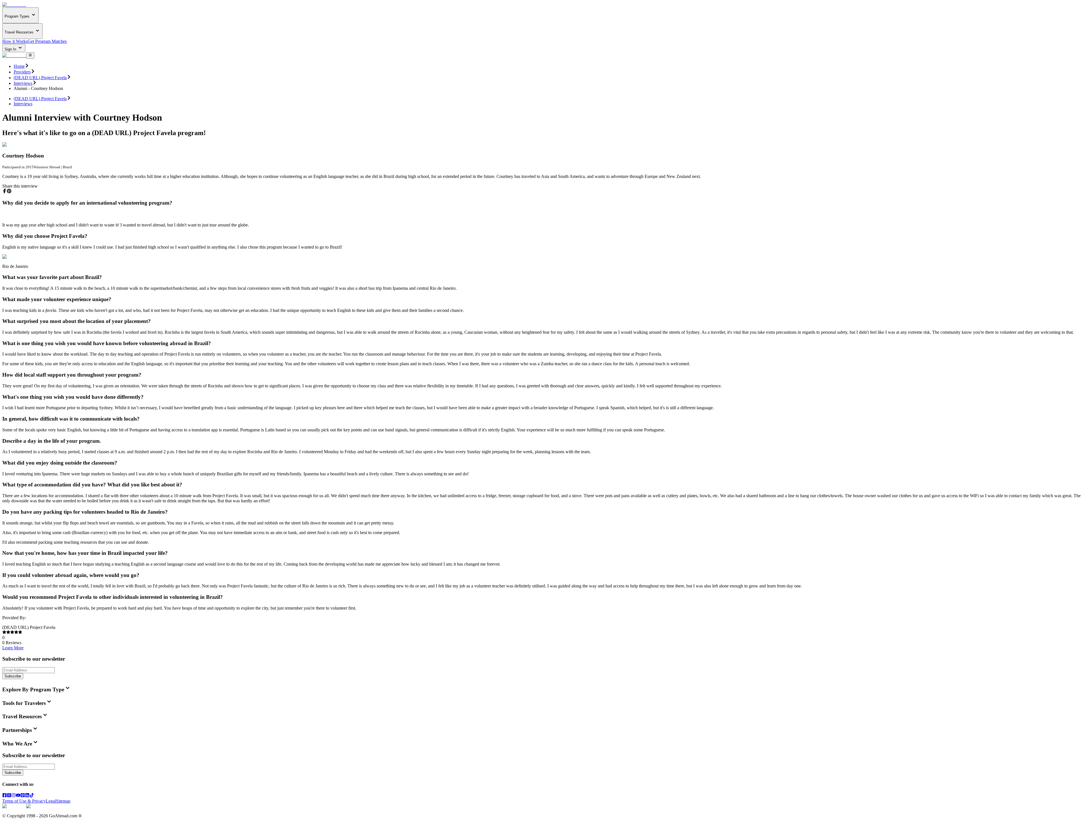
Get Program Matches (47, 41)
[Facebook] (4, 795)
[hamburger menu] (30, 55)
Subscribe (13, 676)
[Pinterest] (22, 795)
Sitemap (63, 801)
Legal (51, 801)
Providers (22, 72)
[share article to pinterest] (9, 191)
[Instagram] (13, 795)
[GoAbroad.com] (14, 4)
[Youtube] (18, 795)
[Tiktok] (32, 795)
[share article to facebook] (4, 191)
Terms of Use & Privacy (24, 801)
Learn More (13, 647)
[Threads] (9, 795)
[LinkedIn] (27, 795)
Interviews (23, 83)
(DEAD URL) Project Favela (40, 77)
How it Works (15, 41)
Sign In (11, 49)
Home (19, 66)
